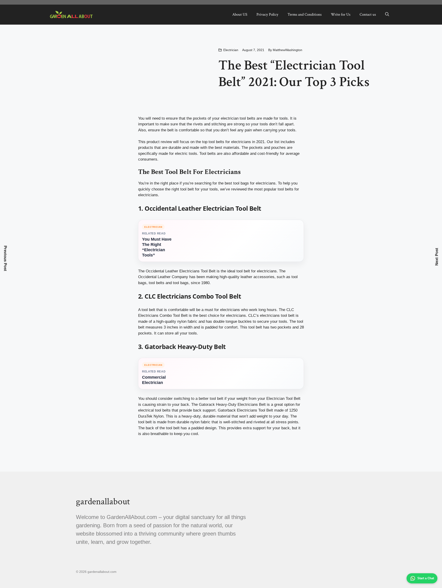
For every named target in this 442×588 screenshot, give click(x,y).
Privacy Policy (267, 14)
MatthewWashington (287, 50)
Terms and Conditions (305, 14)
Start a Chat (425, 578)
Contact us (368, 14)
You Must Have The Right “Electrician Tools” (157, 247)
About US (239, 14)
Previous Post (5, 258)
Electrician (230, 50)
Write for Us (340, 14)
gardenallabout (103, 501)
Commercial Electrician (154, 380)
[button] (387, 14)
